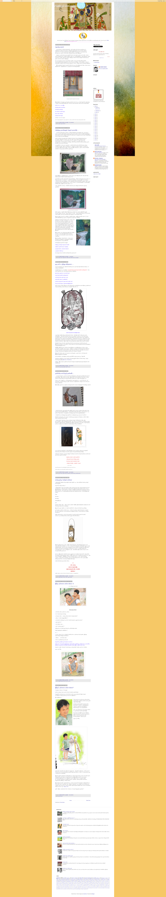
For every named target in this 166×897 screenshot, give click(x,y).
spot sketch (107, 883)
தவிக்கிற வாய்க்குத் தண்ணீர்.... (64, 373)
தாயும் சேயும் (62, 886)
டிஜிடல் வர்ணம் (63, 123)
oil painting (72, 880)
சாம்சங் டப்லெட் (65, 577)
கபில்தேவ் (91, 884)
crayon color (107, 882)
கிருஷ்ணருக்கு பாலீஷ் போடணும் (68, 855)
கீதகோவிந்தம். (102, 884)
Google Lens (64, 257)
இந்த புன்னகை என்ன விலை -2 (64, 583)
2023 (96, 115)
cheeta (103, 882)
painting (67, 879)
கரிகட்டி (95, 884)
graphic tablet (71, 883)
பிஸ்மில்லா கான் (106, 886)
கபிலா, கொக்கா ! (65, 830)
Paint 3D (81, 877)
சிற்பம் (85, 880)
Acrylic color (60, 257)
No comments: (71, 122)
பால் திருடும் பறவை (66, 824)
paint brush (93, 883)
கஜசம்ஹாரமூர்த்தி (63, 366)
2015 (96, 127)
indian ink (82, 883)
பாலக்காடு (101, 886)
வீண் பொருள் (62, 880)
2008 (96, 138)
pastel (76, 880)
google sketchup (65, 883)
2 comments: (71, 256)
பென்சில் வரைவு (72, 473)
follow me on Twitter (97, 173)
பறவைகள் (93, 886)
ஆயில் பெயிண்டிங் (74, 881)
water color (58, 879)
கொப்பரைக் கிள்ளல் (66, 885)
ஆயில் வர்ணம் (81, 880)
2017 (96, 124)
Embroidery (107, 881)
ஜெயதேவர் (98, 885)
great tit (75, 883)
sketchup (102, 883)
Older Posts (88, 800)
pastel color (91, 879)
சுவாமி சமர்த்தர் (93, 885)
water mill (68, 257)
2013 (96, 130)
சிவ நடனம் (88, 885)
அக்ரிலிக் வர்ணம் (72, 257)
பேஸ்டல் (108, 880)
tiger (60, 884)
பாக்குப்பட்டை (104, 880)
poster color (98, 883)
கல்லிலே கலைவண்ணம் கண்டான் (68, 849)
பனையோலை (89, 886)
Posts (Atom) (62, 802)
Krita (59, 366)
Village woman (86, 882)
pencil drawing (88, 877)
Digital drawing (79, 879)
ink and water (63, 881)
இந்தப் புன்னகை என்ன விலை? (64, 687)
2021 (96, 118)
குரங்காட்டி (107, 884)
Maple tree (81, 882)
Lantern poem (60, 577)
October (96, 107)
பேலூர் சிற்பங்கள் (89, 881)
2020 (96, 120)
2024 (96, 114)
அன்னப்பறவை (72, 884)
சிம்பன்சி (84, 885)
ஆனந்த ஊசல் (59, 47)
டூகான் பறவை (103, 885)
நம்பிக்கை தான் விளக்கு (66, 836)
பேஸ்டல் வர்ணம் (75, 877)
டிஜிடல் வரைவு (68, 366)
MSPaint (59, 881)
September (97, 110)
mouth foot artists (88, 883)
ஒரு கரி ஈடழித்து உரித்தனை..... (64, 264)
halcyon (79, 883)
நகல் (71, 886)
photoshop (68, 881)
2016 (96, 126)
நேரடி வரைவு (84, 886)
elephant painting (59, 883)
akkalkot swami (92, 882)
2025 (96, 106)
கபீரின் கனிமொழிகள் (98, 151)
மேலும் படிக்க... (66, 786)
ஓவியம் (58, 878)
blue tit (99, 882)
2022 (96, 117)
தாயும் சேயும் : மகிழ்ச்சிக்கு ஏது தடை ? (69, 817)
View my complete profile (103, 68)
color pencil (86, 879)
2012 (96, 132)
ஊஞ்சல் (59, 123)
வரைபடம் (94, 881)
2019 (96, 121)
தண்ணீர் (68, 473)
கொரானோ (71, 885)
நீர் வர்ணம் (83, 881)
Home (71, 800)
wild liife (68, 884)
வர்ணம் (98, 881)
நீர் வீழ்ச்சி (77, 257)
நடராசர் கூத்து (75, 886)
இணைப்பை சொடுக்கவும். (67, 359)
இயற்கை (79, 881)
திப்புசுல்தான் (67, 886)
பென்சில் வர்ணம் (77, 473)
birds (96, 882)
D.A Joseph (102, 881)
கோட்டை (75, 885)
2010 (96, 135)
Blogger (93, 893)
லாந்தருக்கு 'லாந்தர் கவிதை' (63, 480)
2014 (96, 129)
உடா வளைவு (77, 884)
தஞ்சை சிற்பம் (65, 473)
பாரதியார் (97, 886)
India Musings (96, 62)
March (96, 112)
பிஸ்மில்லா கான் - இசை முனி (67, 868)
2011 (96, 133)
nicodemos (85, 893)
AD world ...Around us (99, 158)
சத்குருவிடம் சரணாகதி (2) (99, 152)
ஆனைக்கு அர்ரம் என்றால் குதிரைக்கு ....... (69, 843)
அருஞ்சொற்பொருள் (101, 57)
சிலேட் (88, 880)
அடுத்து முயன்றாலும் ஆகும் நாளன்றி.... (67, 130)
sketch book (97, 879)
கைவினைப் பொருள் (59, 885)
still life (57, 884)
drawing (63, 879)
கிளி (98, 884)
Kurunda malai (70, 882)
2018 (96, 123)
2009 (96, 136)
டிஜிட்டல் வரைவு (98, 880)
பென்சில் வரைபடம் (96, 877)
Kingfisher (63, 882)
